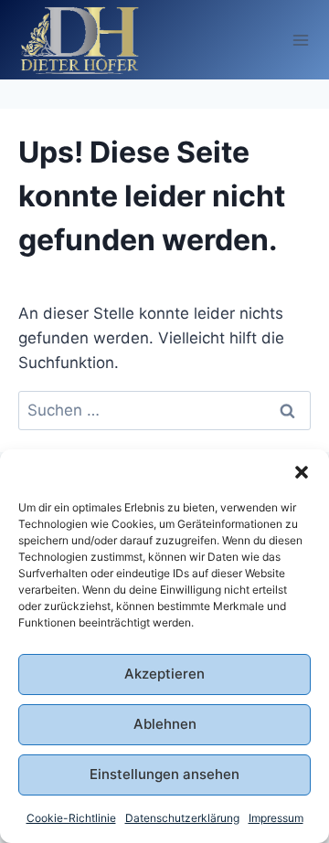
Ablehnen (164, 723)
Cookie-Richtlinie (71, 818)
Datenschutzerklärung (182, 818)
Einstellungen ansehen (164, 774)
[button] (301, 472)
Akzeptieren (164, 673)
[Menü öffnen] (301, 40)
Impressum (276, 818)
